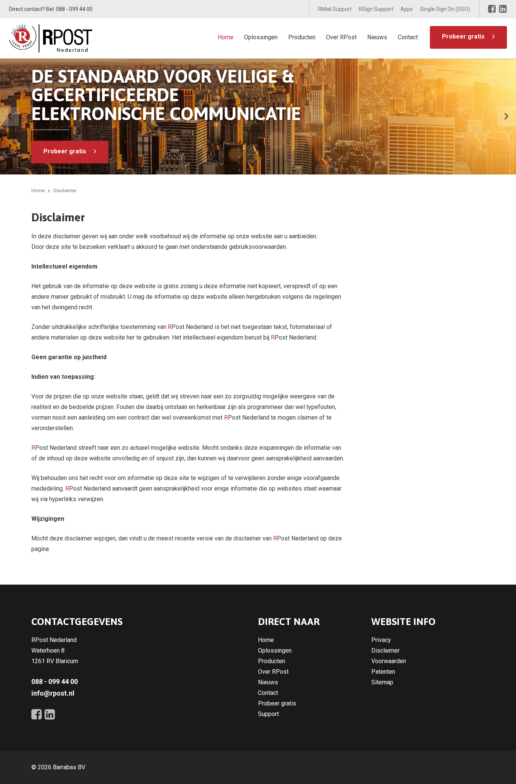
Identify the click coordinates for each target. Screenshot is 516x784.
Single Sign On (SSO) (445, 9)
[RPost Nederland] (50, 38)
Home (225, 37)
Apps (406, 9)
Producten (301, 37)
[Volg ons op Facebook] (492, 8)
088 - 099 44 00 (74, 9)
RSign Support (376, 9)
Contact (408, 37)
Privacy (381, 640)
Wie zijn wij (423, 150)
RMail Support (335, 9)
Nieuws (377, 37)
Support (268, 714)
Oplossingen (261, 37)
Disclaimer (385, 650)
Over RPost (341, 37)
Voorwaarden (388, 661)
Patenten (383, 671)
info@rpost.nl (52, 693)
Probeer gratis (463, 36)
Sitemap (382, 682)
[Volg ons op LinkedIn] (503, 8)
